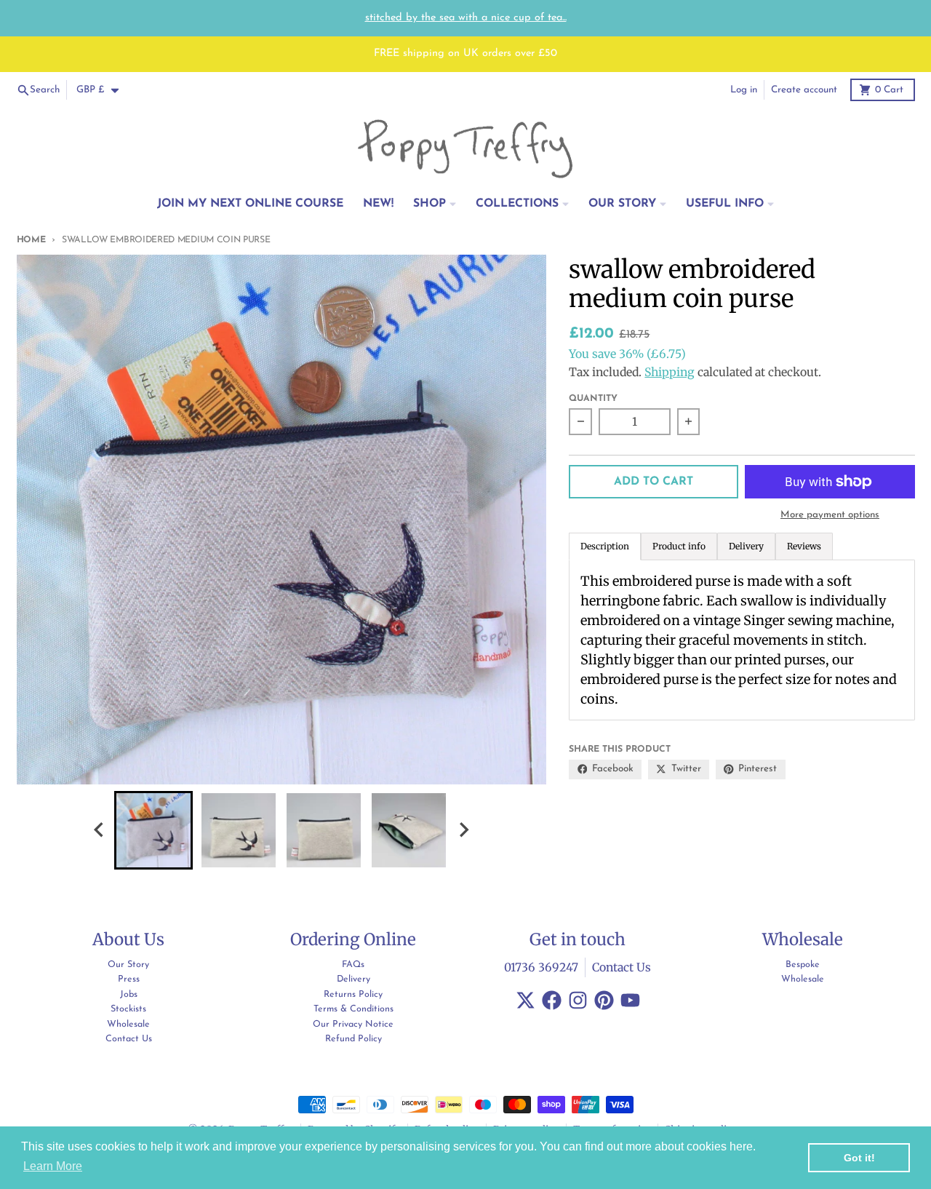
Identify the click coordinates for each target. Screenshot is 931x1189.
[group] (153, 830)
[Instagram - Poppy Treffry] (578, 1000)
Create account (804, 90)
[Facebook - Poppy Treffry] (552, 1000)
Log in (743, 90)
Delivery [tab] (746, 546)
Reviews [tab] (804, 546)
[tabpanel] (741, 640)
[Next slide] (463, 830)
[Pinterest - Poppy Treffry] (604, 1000)
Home (31, 240)
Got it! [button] (859, 1158)
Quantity (593, 398)
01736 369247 (541, 967)
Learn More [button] (52, 1166)
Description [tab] (604, 546)
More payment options (829, 515)
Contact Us (621, 967)
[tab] (679, 546)
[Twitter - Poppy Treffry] (525, 1000)
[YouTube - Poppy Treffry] (630, 1000)
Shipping (669, 372)
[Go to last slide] (99, 830)
